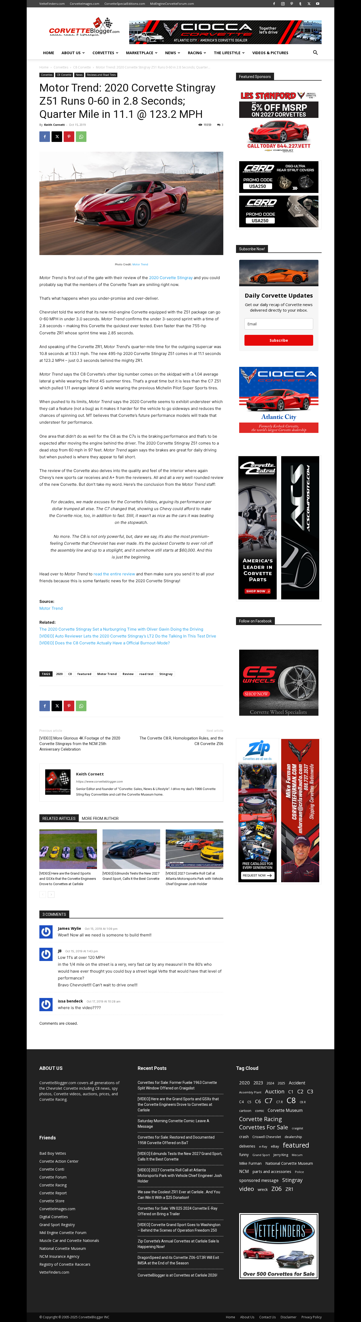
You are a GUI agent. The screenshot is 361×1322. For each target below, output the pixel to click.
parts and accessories (272, 1171)
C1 (291, 1091)
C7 (268, 1100)
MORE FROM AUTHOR (100, 818)
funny (244, 1154)
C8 (70, 674)
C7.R (279, 1102)
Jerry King (281, 1155)
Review (128, 674)
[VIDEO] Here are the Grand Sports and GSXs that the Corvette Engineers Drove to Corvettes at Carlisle (67, 878)
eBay (275, 1146)
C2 (300, 1091)
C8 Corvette (82, 67)
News (170, 52)
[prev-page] (42, 894)
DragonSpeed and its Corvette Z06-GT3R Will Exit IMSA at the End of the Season (178, 1260)
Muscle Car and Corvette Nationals (69, 1240)
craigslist (297, 1128)
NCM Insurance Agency (59, 1256)
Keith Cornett (54, 125)
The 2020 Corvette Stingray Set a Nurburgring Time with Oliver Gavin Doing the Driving (121, 629)
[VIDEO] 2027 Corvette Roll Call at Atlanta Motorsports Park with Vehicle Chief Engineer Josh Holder (194, 878)
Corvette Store (51, 1200)
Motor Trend (140, 264)
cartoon (245, 1110)
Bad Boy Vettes (52, 1153)
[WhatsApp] (81, 136)
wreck (263, 1189)
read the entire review (114, 573)
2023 (258, 1083)
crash (244, 1136)
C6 (258, 1101)
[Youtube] (318, 3)
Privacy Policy (312, 1317)
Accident (297, 1083)
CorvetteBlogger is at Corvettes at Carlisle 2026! (177, 1275)
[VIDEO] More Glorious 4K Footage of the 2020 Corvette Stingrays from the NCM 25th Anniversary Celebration (79, 744)
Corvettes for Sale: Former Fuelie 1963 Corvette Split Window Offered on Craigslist (177, 1085)
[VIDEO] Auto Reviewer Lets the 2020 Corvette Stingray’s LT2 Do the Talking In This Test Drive (127, 636)
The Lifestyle (227, 52)
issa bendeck (70, 1001)
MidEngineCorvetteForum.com (172, 4)
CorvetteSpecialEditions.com (124, 4)
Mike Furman (250, 1163)
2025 (281, 1083)
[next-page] (51, 894)
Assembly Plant (250, 1092)
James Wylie (69, 928)
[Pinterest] (291, 3)
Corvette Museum (285, 1110)
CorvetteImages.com (84, 4)
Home (48, 52)
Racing (195, 52)
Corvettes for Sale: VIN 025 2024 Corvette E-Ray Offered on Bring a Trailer (177, 1211)
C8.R (303, 1102)
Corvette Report (53, 1192)
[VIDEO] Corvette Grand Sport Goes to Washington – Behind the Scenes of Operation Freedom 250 (179, 1227)
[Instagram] (283, 3)
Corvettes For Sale (263, 1127)
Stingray (166, 674)
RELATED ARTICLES (59, 818)
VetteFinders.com (52, 4)
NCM (244, 1171)
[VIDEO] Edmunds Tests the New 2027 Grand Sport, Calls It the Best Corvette (180, 1156)
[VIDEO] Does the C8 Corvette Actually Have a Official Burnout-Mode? (104, 642)
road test (146, 674)
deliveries (247, 1146)
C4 (241, 1101)
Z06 (276, 1188)
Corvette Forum (53, 1177)
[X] (309, 3)
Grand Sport (261, 1155)
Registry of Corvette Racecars (64, 1264)
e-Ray (263, 1146)
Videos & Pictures (270, 52)
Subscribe (279, 340)
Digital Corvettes (53, 1216)
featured (84, 674)
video (246, 1188)
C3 (310, 1091)
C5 (249, 1102)
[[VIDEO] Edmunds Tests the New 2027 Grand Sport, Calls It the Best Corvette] (131, 849)
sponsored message (259, 1180)
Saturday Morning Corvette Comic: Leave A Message (173, 1124)
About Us (71, 52)
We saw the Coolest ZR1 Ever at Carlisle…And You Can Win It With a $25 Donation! (179, 1195)
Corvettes (103, 52)
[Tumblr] (300, 3)
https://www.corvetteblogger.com (99, 781)
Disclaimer (289, 1317)
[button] (315, 53)
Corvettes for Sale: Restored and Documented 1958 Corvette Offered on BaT (176, 1140)
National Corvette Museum (62, 1248)
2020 (59, 674)
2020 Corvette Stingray (171, 277)
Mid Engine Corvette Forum (62, 1232)
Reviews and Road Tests (101, 75)
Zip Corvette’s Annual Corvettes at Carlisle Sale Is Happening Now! (178, 1244)
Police (299, 1172)
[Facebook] (274, 3)
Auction (275, 1091)
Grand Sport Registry (57, 1224)
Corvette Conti (51, 1169)
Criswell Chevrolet (266, 1136)
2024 (270, 1083)
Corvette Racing (53, 1184)
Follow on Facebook (255, 621)
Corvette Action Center (58, 1161)
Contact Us (267, 1317)
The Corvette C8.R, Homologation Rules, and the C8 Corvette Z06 (181, 741)
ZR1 (289, 1189)
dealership (293, 1136)
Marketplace (139, 52)
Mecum (297, 1155)
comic (259, 1110)
